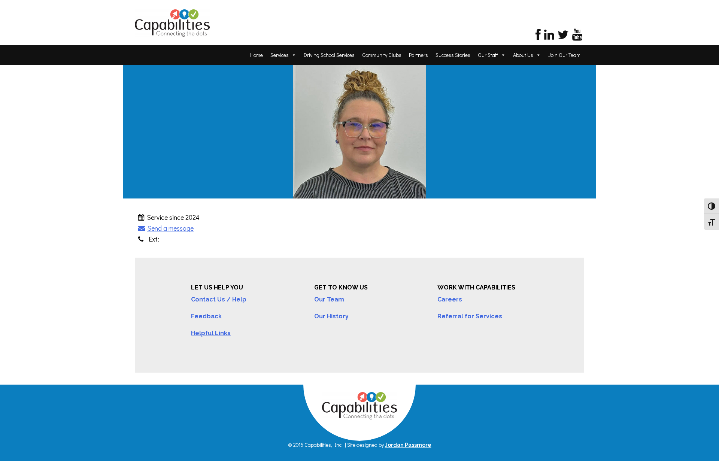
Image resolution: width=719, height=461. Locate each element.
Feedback (206, 316)
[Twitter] (563, 36)
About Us (523, 54)
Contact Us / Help (218, 299)
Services (279, 54)
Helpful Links (211, 333)
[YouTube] (577, 36)
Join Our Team (564, 54)
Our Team (329, 299)
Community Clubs (381, 54)
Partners (418, 54)
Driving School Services (329, 54)
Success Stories (453, 54)
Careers (449, 299)
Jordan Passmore (408, 445)
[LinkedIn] (549, 36)
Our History (331, 316)
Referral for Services (469, 316)
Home (256, 54)
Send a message (170, 228)
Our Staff (488, 54)
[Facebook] (538, 36)
